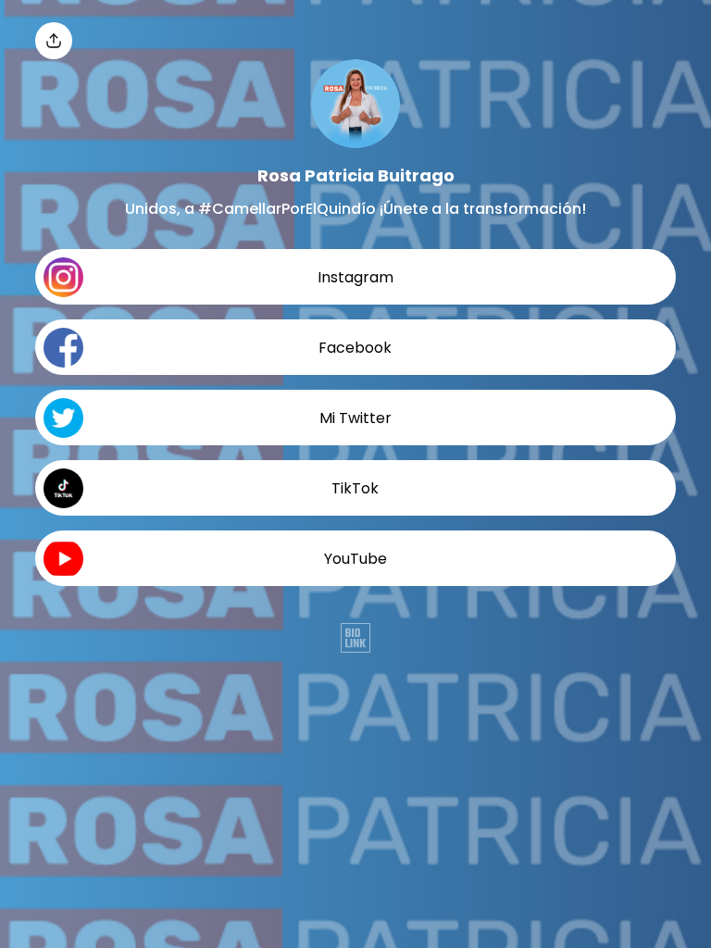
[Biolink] (355, 639)
